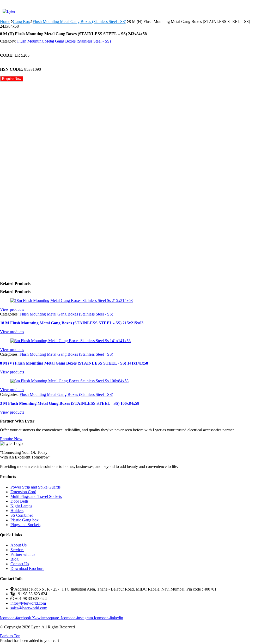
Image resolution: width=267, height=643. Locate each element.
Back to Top (10, 636)
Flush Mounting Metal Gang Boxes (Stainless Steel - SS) (79, 21)
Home (5, 21)
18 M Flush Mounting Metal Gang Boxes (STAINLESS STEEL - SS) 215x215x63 (71, 323)
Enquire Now (11, 79)
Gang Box (21, 21)
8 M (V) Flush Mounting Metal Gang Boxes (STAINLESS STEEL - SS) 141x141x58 (74, 363)
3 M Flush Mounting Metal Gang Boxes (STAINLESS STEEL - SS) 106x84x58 (69, 403)
